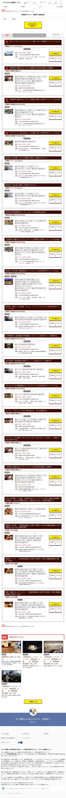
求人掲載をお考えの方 (43, 2)
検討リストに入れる (56, 59)
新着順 (7, 35)
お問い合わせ (26, 733)
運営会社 (46, 733)
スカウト (40, 6)
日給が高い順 (29, 35)
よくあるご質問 (59, 6)
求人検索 (5, 6)
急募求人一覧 (33, 701)
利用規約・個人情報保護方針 (8, 738)
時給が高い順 (41, 35)
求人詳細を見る (56, 53)
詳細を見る (33, 722)
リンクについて (26, 738)
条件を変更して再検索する (33, 25)
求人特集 (23, 6)
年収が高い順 (18, 35)
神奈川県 (25, 654)
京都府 (3, 654)
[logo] (12, 2)
